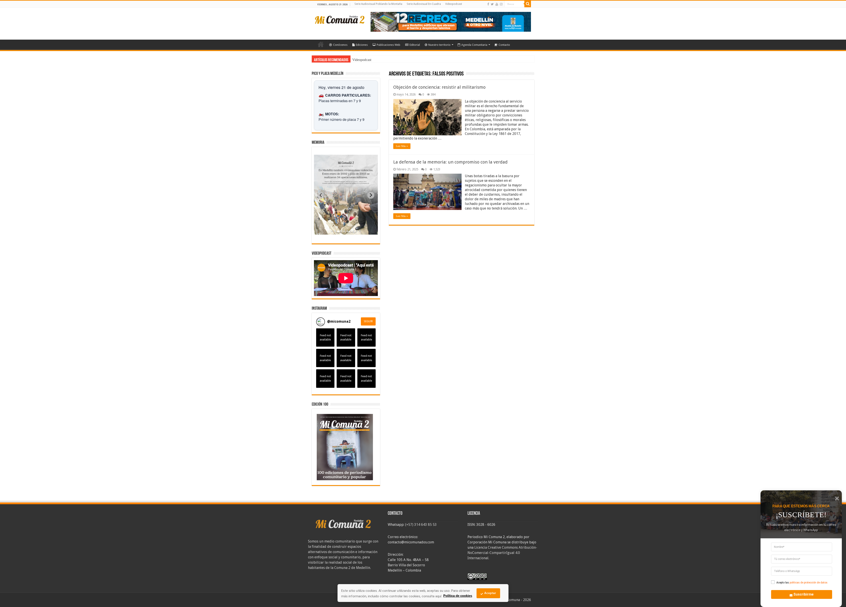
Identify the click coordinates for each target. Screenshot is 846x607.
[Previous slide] (321, 195)
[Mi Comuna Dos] (340, 19)
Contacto (504, 44)
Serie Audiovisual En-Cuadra (424, 4)
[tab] (332, 231)
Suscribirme (803, 594)
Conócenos (340, 44)
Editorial (415, 44)
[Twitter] (492, 4)
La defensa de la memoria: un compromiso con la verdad (450, 162)
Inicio (321, 44)
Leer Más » (402, 146)
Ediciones (362, 44)
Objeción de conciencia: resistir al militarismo (439, 87)
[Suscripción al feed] (391, 74)
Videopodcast (453, 4)
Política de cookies (457, 596)
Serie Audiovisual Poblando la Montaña (378, 4)
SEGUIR (368, 321)
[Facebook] (488, 4)
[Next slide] (370, 195)
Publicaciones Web (388, 44)
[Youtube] (497, 4)
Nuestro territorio (439, 44)
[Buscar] (527, 4)
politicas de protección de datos (808, 582)
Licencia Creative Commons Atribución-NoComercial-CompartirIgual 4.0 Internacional (502, 552)
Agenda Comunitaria (474, 44)
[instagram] (501, 4)
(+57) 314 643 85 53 (421, 524)
